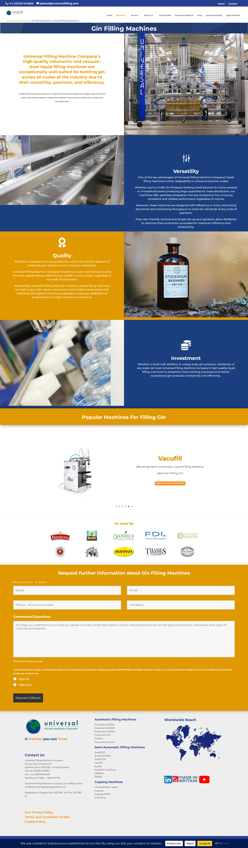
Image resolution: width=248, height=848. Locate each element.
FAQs (199, 15)
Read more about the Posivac (170, 483)
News (221, 3)
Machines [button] (120, 15)
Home (109, 15)
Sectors (134, 15)
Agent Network (233, 15)
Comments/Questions (32, 617)
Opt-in (24, 679)
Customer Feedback (184, 15)
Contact (232, 3)
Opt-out (25, 685)
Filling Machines (21, 21)
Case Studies (165, 15)
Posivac (170, 458)
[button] (241, 4)
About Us (148, 15)
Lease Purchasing (214, 15)
